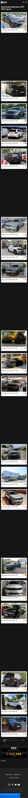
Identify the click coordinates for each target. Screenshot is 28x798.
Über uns (8, 774)
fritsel (4, 145)
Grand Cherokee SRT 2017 (11, 30)
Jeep (3, 30)
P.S (3, 735)
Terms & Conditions (9, 791)
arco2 (4, 100)
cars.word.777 (6, 622)
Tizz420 (4, 167)
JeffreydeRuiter (6, 349)
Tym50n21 (5, 236)
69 (23, 740)
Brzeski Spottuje (6, 508)
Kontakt (17, 774)
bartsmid (5, 31)
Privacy (22, 791)
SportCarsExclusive (7, 281)
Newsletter (14, 778)
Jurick (4, 486)
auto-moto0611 (6, 258)
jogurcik (4, 394)
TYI (3, 122)
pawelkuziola (6, 463)
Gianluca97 (5, 372)
